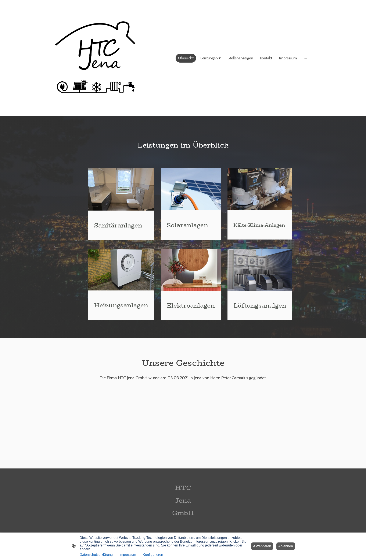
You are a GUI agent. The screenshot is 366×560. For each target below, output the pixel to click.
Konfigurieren (153, 554)
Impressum (127, 554)
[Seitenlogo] (95, 58)
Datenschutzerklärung (96, 554)
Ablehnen (285, 546)
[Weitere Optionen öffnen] (305, 58)
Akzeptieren (262, 546)
